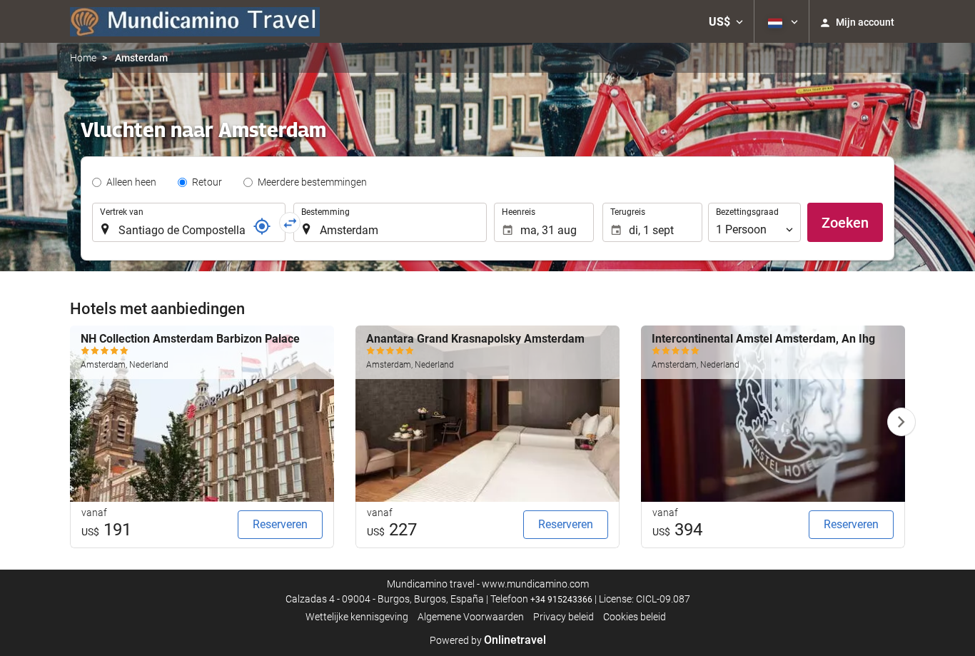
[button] (726, 21)
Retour (207, 182)
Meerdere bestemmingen (312, 182)
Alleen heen (131, 182)
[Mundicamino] (195, 21)
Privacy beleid (563, 616)
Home (83, 58)
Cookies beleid (634, 616)
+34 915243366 (561, 600)
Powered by (488, 640)
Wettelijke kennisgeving (356, 616)
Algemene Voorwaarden (471, 616)
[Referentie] (262, 226)
